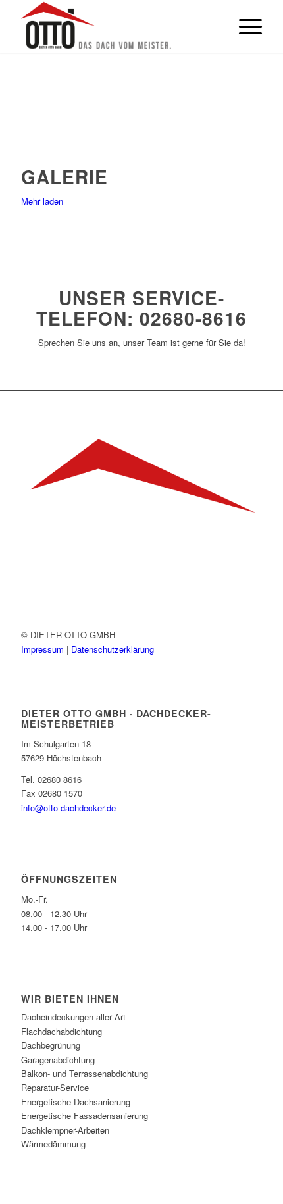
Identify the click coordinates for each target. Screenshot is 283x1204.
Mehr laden (42, 201)
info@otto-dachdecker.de (68, 807)
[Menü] (244, 26)
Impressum (43, 649)
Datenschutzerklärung (112, 649)
